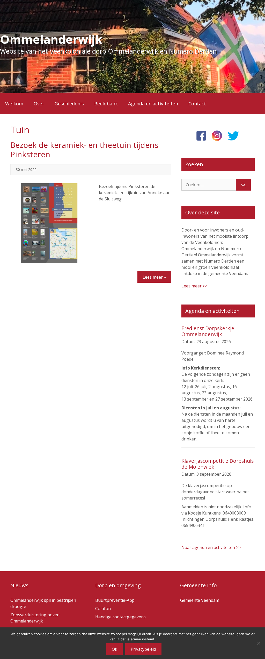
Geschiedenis (69, 103)
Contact (197, 103)
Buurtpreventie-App (115, 600)
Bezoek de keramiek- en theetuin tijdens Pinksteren (84, 150)
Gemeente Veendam (199, 600)
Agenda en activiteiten (153, 103)
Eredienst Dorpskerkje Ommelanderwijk (207, 331)
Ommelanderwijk (51, 39)
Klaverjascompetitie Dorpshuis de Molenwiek (217, 463)
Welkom (14, 103)
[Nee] (258, 643)
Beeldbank (106, 103)
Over (39, 103)
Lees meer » (154, 277)
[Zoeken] (243, 185)
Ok (114, 649)
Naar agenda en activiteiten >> (211, 547)
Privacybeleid (143, 649)
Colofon (103, 608)
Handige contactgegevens (120, 617)
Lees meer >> (194, 286)
